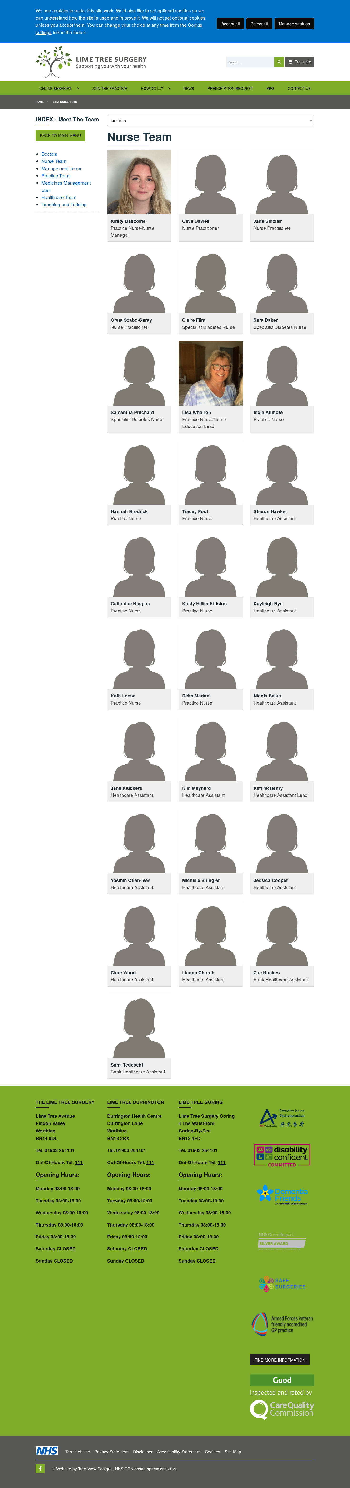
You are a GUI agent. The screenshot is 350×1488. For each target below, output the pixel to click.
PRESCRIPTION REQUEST (230, 88)
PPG (270, 88)
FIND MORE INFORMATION (279, 1360)
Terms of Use (77, 1451)
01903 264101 (60, 1150)
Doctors (49, 153)
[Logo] (91, 62)
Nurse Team (53, 161)
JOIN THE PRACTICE (109, 88)
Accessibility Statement (178, 1451)
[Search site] (279, 62)
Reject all (259, 23)
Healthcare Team (58, 197)
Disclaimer (143, 1451)
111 (79, 1162)
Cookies (212, 1451)
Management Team (61, 168)
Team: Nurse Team (64, 102)
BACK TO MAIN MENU (60, 135)
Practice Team (56, 175)
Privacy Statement (112, 1451)
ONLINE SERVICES (55, 88)
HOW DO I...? (152, 88)
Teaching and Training (64, 204)
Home (40, 102)
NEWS (188, 88)
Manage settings (294, 23)
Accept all (230, 23)
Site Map (233, 1451)
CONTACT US (299, 88)
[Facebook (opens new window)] (40, 1468)
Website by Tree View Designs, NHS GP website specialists (111, 1469)
